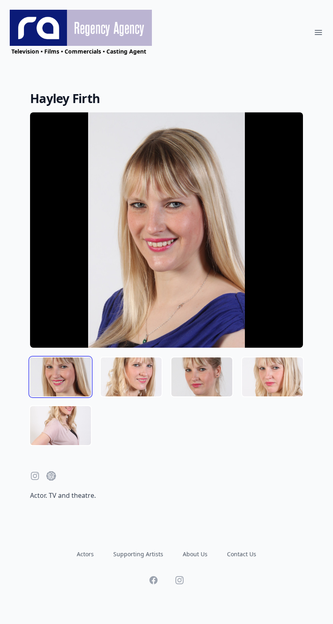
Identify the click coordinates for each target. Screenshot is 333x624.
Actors (85, 554)
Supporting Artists (138, 554)
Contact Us (241, 554)
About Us (195, 554)
